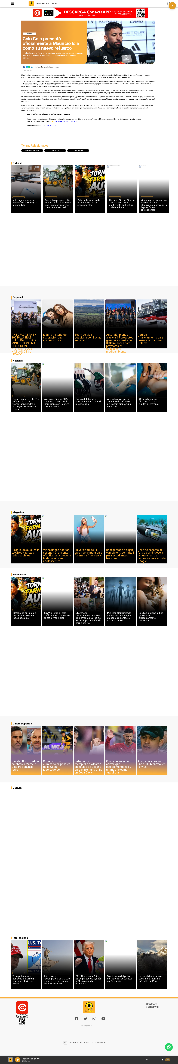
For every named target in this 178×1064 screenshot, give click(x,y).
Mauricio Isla (78, 150)
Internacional (82, 609)
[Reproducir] (172, 5)
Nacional (51, 197)
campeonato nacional (32, 150)
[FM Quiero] (12, 3)
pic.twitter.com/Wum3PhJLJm (66, 121)
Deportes (29, 33)
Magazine (83, 197)
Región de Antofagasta (18, 197)
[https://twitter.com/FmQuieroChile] (85, 1020)
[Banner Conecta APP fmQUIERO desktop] (89, 13)
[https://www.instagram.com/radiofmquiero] (94, 1020)
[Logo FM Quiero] (31, 3)
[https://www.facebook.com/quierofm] (76, 1018)
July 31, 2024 (51, 125)
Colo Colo (55, 150)
